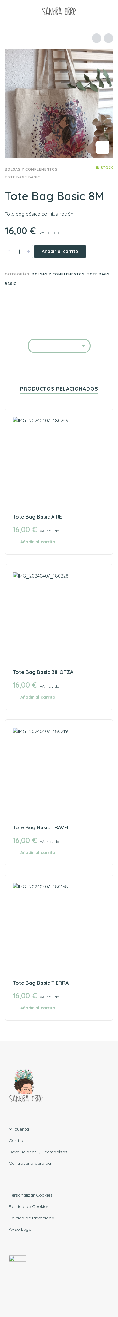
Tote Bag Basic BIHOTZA (43, 672)
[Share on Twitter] (83, 314)
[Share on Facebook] (71, 314)
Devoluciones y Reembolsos (38, 1152)
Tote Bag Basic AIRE (37, 517)
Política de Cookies (29, 1206)
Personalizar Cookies (31, 1195)
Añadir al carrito (60, 251)
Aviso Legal (20, 1229)
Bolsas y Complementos (31, 169)
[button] (11, 11)
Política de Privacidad (31, 1218)
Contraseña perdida (30, 1163)
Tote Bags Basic (22, 177)
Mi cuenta (19, 1129)
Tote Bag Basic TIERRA (41, 983)
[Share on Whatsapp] (107, 314)
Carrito (16, 1140)
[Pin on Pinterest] (95, 314)
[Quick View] (101, 542)
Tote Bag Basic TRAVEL (41, 827)
